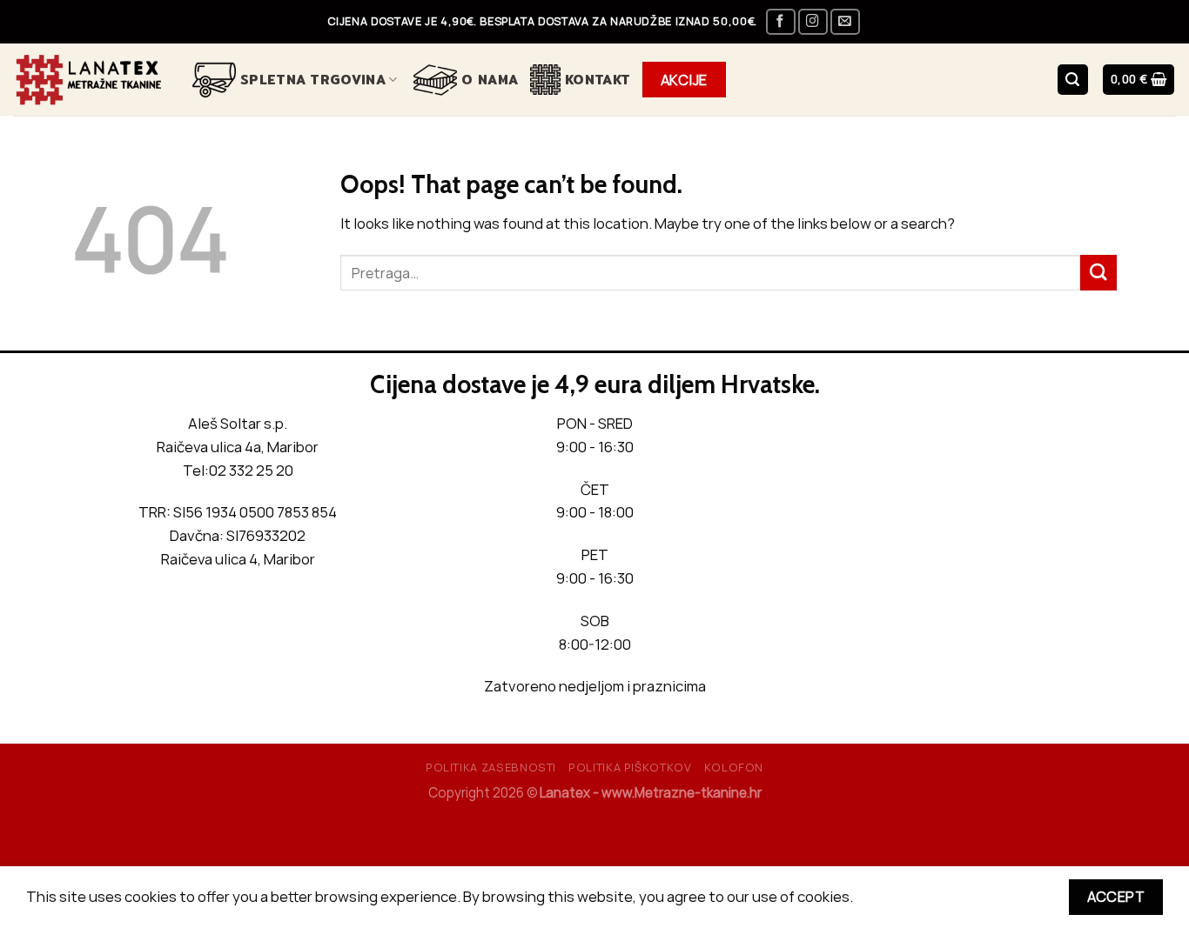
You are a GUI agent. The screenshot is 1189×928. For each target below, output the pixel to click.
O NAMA (489, 80)
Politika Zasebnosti (491, 767)
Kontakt (597, 80)
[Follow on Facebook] (781, 22)
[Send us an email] (845, 22)
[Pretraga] (1073, 79)
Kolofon (734, 767)
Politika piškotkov (630, 767)
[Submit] (1098, 272)
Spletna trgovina (313, 80)
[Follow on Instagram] (813, 22)
